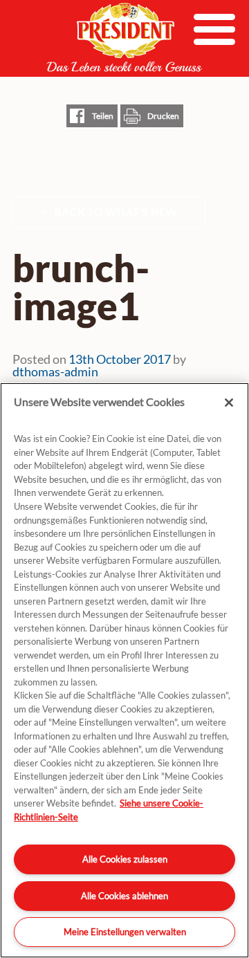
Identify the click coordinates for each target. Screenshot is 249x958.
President (124, 37)
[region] (124, 670)
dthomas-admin (55, 371)
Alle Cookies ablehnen (124, 895)
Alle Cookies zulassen (124, 859)
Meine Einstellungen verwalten (125, 931)
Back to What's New (115, 212)
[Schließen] (229, 402)
